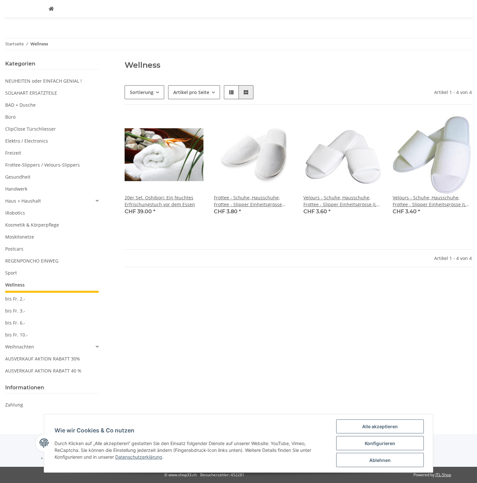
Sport (11, 273)
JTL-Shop (443, 474)
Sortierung (141, 92)
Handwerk (16, 189)
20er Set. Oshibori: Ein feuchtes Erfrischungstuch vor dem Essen (160, 200)
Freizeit (13, 153)
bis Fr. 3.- (15, 311)
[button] (231, 92)
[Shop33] (51, 8)
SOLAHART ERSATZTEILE (31, 93)
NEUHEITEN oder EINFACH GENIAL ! (43, 81)
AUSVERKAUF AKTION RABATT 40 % (43, 371)
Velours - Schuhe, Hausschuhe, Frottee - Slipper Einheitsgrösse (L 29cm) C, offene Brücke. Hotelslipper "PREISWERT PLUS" (432, 201)
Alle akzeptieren (380, 426)
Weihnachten (19, 347)
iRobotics (15, 213)
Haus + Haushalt (23, 201)
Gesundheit (18, 177)
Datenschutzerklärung (138, 457)
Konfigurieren (380, 443)
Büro (10, 117)
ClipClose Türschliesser (30, 129)
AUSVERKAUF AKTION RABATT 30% (42, 359)
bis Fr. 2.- (15, 299)
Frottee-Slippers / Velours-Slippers (42, 165)
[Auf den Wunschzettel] (192, 126)
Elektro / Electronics (26, 141)
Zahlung (14, 405)
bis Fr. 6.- (15, 323)
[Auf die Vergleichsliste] (175, 126)
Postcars (14, 249)
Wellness (15, 285)
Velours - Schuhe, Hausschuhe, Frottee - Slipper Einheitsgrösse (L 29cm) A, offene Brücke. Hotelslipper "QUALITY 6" (342, 201)
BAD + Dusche (20, 105)
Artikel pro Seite (191, 92)
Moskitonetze (19, 237)
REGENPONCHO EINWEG (31, 261)
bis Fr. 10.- (16, 335)
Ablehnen (380, 460)
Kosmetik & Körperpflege (32, 225)
